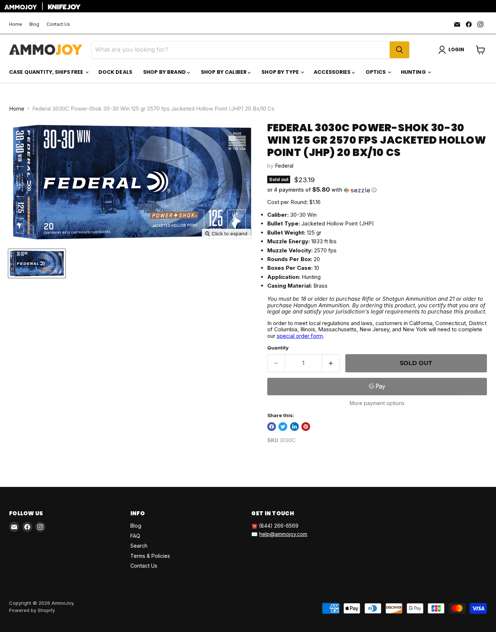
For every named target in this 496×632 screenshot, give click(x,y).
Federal (284, 165)
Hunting (414, 72)
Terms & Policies (150, 556)
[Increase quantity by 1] (331, 363)
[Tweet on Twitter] (283, 426)
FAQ (135, 536)
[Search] (399, 49)
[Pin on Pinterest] (305, 426)
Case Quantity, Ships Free (47, 72)
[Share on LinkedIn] (294, 426)
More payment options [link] (377, 403)
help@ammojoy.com (283, 534)
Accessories (333, 72)
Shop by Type (280, 72)
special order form (300, 335)
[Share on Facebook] (271, 426)
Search (138, 546)
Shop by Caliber (224, 72)
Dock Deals (115, 72)
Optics (376, 72)
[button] (377, 189)
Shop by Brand (165, 72)
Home (15, 24)
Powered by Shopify (32, 610)
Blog (34, 24)
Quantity (278, 348)
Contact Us (58, 24)
